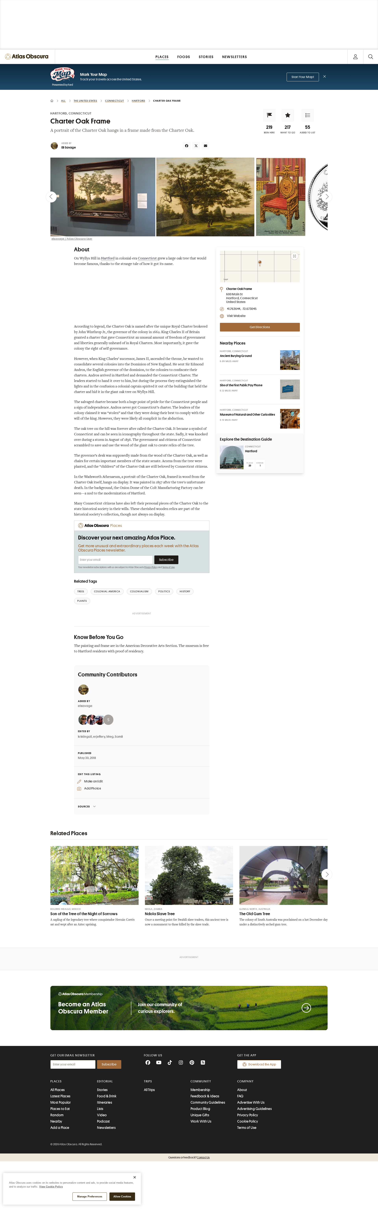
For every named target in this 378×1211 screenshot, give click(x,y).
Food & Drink (106, 1096)
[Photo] (290, 360)
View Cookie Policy (51, 1186)
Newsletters (106, 1127)
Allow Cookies (122, 1196)
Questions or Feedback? (189, 1157)
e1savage (85, 706)
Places (56, 1081)
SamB (119, 736)
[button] (269, 115)
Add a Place (59, 1127)
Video (102, 1115)
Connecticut (147, 258)
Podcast (103, 1121)
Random (57, 1115)
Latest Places (60, 1096)
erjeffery (99, 736)
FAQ (240, 1096)
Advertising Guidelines (254, 1108)
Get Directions (260, 327)
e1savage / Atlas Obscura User (72, 238)
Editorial (105, 1081)
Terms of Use (168, 567)
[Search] (370, 56)
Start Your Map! (303, 77)
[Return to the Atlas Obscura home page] (27, 56)
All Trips (149, 1089)
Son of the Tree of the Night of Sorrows (84, 914)
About (242, 1089)
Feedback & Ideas (205, 1096)
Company (245, 1081)
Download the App (262, 1064)
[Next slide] (326, 196)
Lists (100, 1108)
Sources (84, 806)
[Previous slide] (51, 196)
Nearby (56, 1121)
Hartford (108, 258)
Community (201, 1081)
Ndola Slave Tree (160, 914)
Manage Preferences (89, 1196)
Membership (200, 1089)
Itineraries (104, 1102)
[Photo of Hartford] (232, 457)
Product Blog (200, 1108)
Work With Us (201, 1121)
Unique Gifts (200, 1115)
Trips (148, 1081)
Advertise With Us (250, 1102)
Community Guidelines (208, 1102)
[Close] (134, 1177)
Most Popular (60, 1102)
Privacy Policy (151, 567)
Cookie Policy (247, 1121)
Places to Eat (60, 1108)
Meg (110, 736)
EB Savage (68, 147)
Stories (102, 1089)
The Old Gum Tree (254, 914)
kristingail (85, 736)
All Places (57, 1089)
